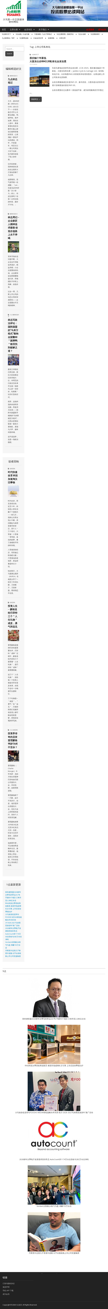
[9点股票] (13, 8)
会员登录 (90, 29)
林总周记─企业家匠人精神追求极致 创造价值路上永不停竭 (13, 227)
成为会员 (102, 29)
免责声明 (6, 1287)
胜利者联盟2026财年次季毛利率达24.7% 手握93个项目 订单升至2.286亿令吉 (54, 1019)
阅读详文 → (35, 99)
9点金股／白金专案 (22, 34)
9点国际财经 (95, 34)
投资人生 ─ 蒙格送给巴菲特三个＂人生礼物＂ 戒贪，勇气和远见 (12, 616)
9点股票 (19, 1305)
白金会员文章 (38, 38)
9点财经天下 (6, 34)
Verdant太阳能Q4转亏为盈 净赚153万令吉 (13, 945)
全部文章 (62, 38)
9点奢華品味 (24, 38)
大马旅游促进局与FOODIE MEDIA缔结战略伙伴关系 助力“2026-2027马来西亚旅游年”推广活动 (13, 920)
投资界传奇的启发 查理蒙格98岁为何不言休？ (13, 740)
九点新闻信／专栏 (8, 38)
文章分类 (14, 29)
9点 (11, 314)
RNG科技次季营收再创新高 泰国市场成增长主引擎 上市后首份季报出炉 (54, 1065)
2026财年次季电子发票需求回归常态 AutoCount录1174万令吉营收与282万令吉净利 (13, 934)
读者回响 (51, 38)
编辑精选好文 (14, 75)
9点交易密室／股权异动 (65, 34)
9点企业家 (82, 34)
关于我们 (42, 29)
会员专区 (28, 29)
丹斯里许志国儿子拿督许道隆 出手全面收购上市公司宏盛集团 (13, 953)
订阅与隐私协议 (9, 1283)
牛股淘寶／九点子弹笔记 (43, 34)
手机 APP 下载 (8, 1290)
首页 (4, 29)
